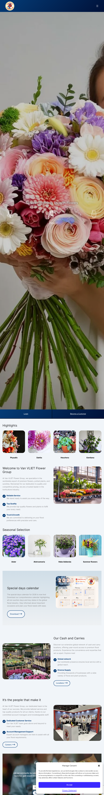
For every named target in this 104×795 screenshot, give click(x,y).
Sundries (94, 223)
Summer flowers (90, 562)
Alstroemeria (39, 562)
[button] (99, 765)
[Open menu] (97, 5)
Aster (13, 562)
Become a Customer (78, 414)
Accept (69, 785)
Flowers (10, 223)
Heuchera (65, 458)
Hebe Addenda (64, 562)
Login (26, 414)
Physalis (14, 458)
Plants (52, 223)
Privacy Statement (69, 790)
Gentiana (90, 458)
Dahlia (39, 458)
